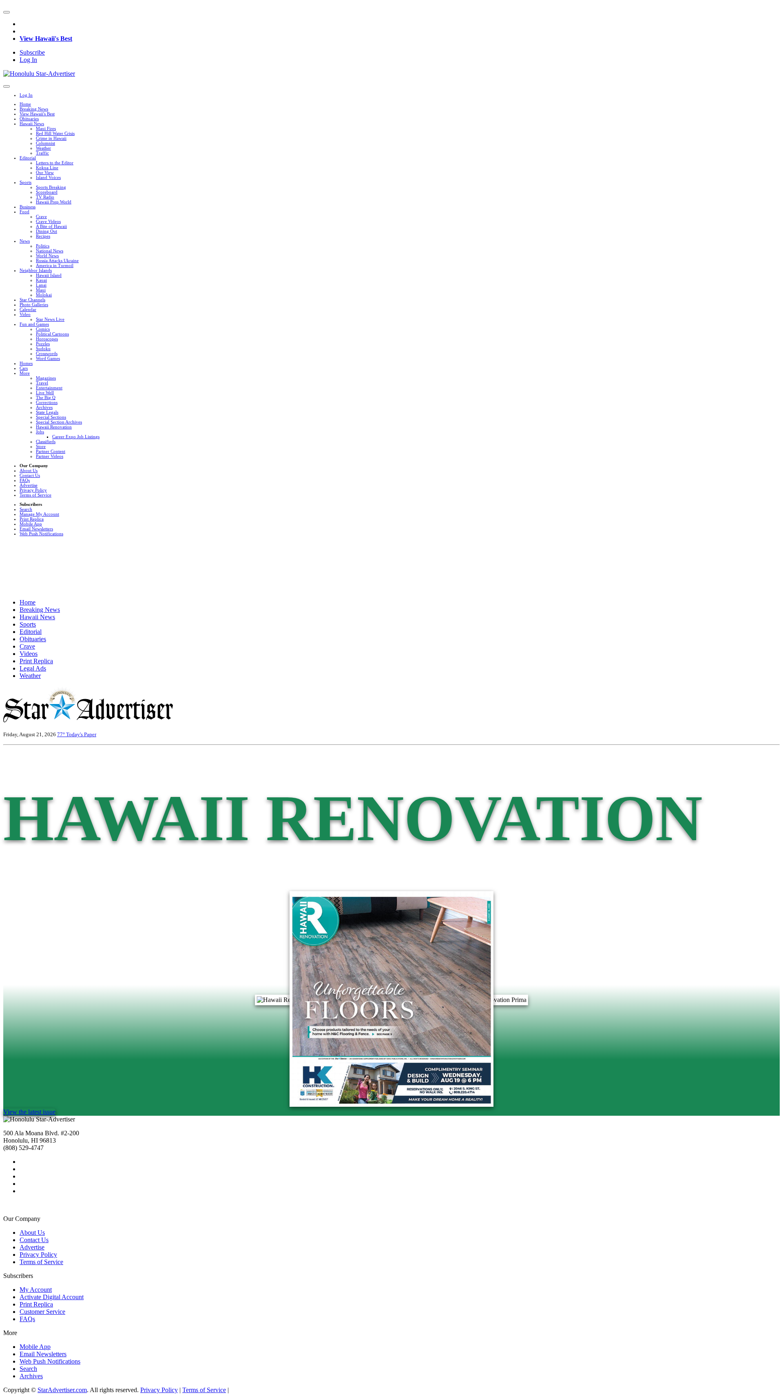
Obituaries (29, 118)
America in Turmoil (54, 265)
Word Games (48, 358)
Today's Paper (81, 734)
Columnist (45, 143)
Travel (42, 382)
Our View (45, 172)
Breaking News (34, 108)
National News (49, 250)
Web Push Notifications (41, 533)
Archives (44, 407)
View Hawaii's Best (46, 38)
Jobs (40, 431)
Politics (42, 245)
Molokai (44, 294)
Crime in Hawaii (51, 138)
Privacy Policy (33, 490)
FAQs (25, 480)
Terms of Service (35, 494)
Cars (24, 368)
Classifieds (45, 441)
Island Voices (48, 177)
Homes (26, 363)
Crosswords (47, 353)
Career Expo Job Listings (76, 436)
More (25, 373)
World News (47, 255)
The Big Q (45, 397)
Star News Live (50, 319)
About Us (29, 470)
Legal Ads (33, 668)
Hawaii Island (49, 275)
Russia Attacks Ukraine (57, 260)
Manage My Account (39, 514)
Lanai (41, 284)
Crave (41, 216)
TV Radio (45, 196)
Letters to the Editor (54, 162)
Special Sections (51, 417)
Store (41, 446)
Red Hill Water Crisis (55, 133)
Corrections (47, 402)
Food (24, 211)
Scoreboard (47, 192)
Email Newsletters (36, 528)
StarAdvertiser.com (62, 1389)
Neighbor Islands (36, 270)
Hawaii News (32, 123)
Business (27, 206)
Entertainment (49, 387)
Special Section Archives (59, 421)
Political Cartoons (52, 333)
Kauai (41, 280)
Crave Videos (48, 221)
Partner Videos (49, 456)
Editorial (28, 157)
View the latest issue (29, 1111)
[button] (6, 12)
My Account (36, 1289)
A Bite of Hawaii (51, 226)
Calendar (28, 309)
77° (61, 734)
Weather (43, 148)
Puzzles (43, 343)
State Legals (47, 412)
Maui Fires (46, 128)
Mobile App (31, 523)
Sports (25, 182)
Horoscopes (47, 338)
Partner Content (50, 451)
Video (25, 314)
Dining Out (46, 231)
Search (26, 509)
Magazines (46, 377)
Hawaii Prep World (53, 201)
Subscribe (32, 52)
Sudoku (43, 348)
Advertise (29, 485)
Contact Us (30, 475)
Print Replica (32, 518)
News (25, 240)
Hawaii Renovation (54, 426)
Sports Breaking (51, 187)
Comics (43, 329)
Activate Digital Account (52, 1296)
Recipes (43, 236)
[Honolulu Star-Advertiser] (39, 73)
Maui (41, 289)
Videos (29, 653)
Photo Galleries (34, 304)
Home (25, 104)
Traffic (42, 152)
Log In (28, 59)
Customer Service (42, 1311)
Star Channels (32, 299)
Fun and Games (34, 324)
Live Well (45, 392)
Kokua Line (47, 167)
